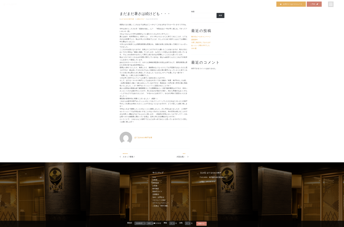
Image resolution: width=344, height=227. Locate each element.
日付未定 (158, 223)
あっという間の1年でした (200, 45)
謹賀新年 (194, 39)
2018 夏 (194, 48)
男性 (165, 223)
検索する (201, 223)
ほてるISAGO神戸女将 (127, 19)
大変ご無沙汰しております (201, 42)
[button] (291, 4)
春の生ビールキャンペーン (201, 37)
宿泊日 (129, 223)
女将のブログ (140, 19)
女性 (181, 223)
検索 (192, 11)
